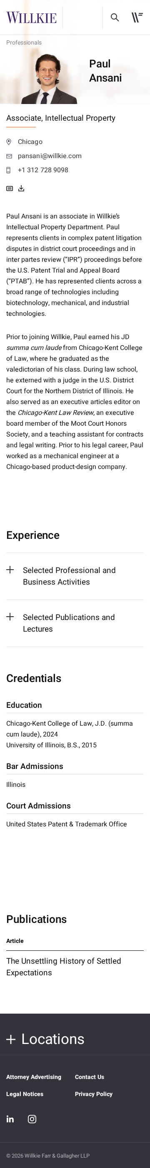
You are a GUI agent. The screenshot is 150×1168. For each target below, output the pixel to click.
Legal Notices (24, 1094)
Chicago (30, 142)
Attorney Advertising (33, 1077)
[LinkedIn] (10, 1119)
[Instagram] (32, 1119)
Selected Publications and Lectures (69, 623)
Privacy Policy (93, 1094)
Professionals (24, 42)
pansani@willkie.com (50, 156)
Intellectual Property (80, 118)
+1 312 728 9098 (43, 170)
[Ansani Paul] (21, 188)
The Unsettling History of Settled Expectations (63, 967)
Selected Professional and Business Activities (69, 576)
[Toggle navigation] (137, 17)
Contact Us (89, 1077)
